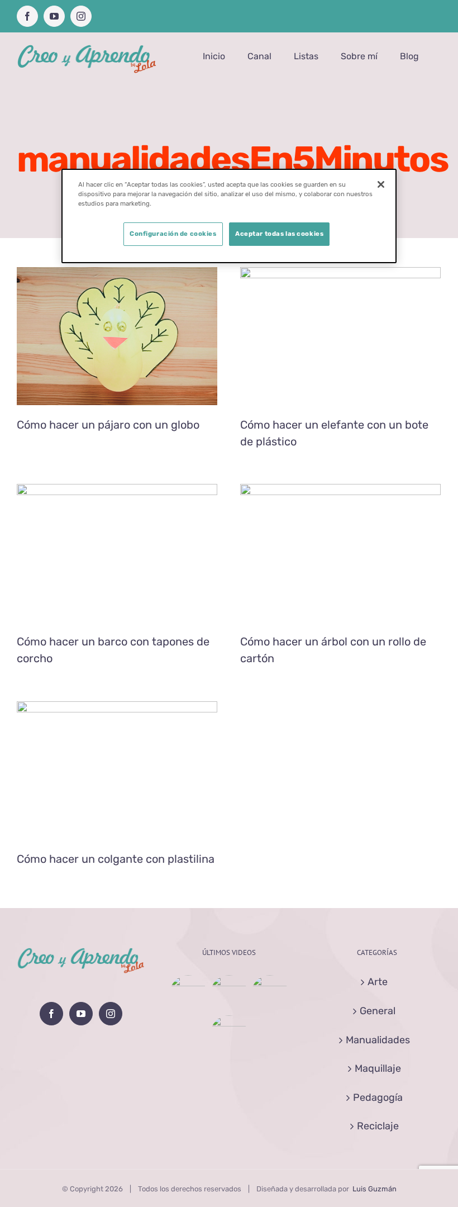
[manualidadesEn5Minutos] (117, 336)
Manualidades (117, 356)
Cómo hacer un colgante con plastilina (115, 859)
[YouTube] (81, 1013)
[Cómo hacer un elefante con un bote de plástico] (228, 993)
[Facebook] (51, 1013)
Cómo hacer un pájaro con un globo (108, 424)
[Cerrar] (381, 184)
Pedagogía (378, 1097)
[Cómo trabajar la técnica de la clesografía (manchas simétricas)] (228, 1034)
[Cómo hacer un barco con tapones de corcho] (269, 993)
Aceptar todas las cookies (279, 233)
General (377, 1011)
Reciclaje (364, 356)
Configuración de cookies (173, 233)
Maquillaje (378, 1068)
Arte (378, 982)
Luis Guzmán (374, 1189)
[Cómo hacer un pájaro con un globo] (188, 993)
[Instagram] (110, 1013)
